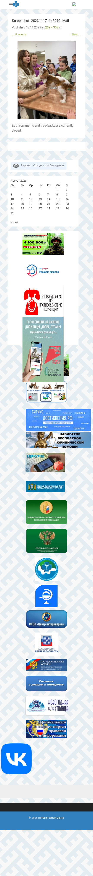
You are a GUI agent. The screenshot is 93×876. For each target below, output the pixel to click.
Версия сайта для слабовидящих (41, 165)
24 (12, 208)
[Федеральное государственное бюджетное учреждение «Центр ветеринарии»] (46, 619)
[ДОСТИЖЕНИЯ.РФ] (46, 418)
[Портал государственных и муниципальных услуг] (46, 665)
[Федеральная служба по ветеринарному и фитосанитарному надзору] (46, 541)
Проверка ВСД (36, 464)
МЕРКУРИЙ (35, 456)
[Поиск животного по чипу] (46, 393)
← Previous (19, 34)
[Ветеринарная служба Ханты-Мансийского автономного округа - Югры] (46, 568)
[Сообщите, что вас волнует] (43, 270)
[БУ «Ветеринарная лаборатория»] (46, 595)
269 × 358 (51, 27)
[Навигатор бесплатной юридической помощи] (46, 440)
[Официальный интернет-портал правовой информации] (46, 729)
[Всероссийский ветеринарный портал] (46, 643)
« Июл (15, 222)
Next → (76, 34)
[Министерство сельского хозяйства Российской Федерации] (46, 512)
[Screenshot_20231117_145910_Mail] (46, 80)
